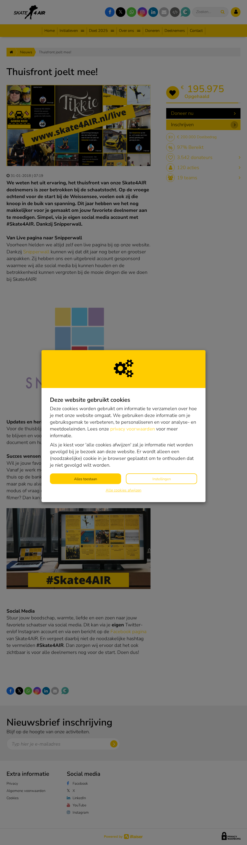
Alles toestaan (85, 479)
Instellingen (161, 479)
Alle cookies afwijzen (123, 490)
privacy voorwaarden (132, 429)
